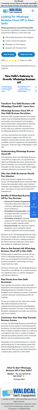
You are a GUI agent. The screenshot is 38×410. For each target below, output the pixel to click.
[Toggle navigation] (33, 11)
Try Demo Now (19, 379)
